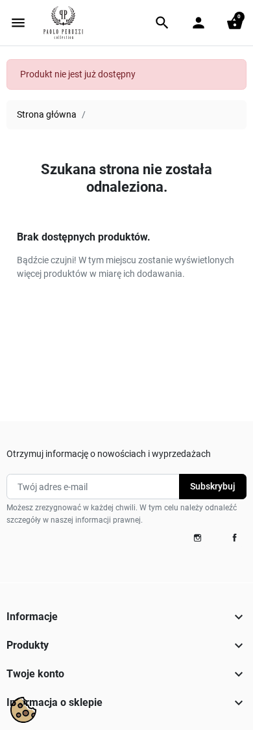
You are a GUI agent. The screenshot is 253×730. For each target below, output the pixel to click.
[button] (162, 22)
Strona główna (47, 114)
